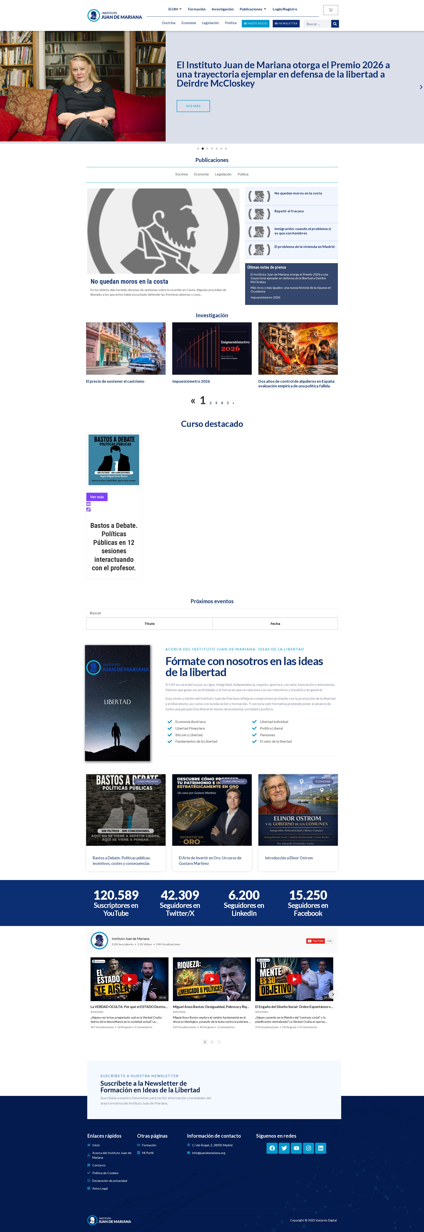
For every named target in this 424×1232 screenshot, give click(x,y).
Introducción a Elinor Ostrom (289, 858)
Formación (197, 9)
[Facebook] (272, 1148)
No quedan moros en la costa (129, 281)
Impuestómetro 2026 (220, 75)
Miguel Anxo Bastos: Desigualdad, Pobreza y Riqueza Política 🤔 (212, 1007)
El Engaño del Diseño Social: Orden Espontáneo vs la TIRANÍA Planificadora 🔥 (294, 1007)
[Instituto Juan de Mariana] (99, 940)
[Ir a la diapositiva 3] (207, 149)
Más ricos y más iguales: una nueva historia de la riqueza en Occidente (291, 289)
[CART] (330, 10)
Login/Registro (285, 9)
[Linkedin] (320, 1148)
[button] (3, 87)
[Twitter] (284, 1148)
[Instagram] (308, 1148)
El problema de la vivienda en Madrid (304, 246)
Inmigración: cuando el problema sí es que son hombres (302, 230)
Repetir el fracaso (289, 211)
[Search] (335, 24)
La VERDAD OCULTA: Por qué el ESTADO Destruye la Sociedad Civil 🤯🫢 (129, 1007)
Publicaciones (251, 9)
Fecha (275, 623)
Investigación (223, 9)
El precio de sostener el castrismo (115, 381)
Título (150, 623)
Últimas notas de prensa (266, 267)
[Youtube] (296, 1148)
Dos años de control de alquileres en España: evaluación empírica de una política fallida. (296, 383)
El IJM (173, 9)
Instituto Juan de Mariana (130, 939)
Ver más (97, 496)
